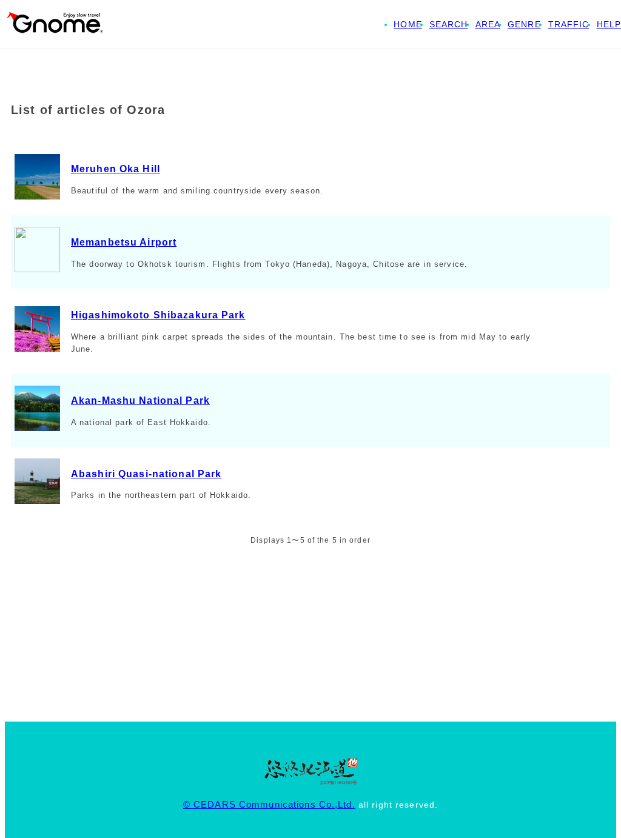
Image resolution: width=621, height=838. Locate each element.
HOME (407, 24)
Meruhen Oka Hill (115, 169)
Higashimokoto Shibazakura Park (158, 315)
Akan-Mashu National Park (140, 400)
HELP (609, 24)
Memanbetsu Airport (123, 242)
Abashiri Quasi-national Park (146, 474)
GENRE (524, 24)
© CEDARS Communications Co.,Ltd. (269, 805)
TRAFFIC (568, 24)
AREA (487, 24)
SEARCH (448, 24)
